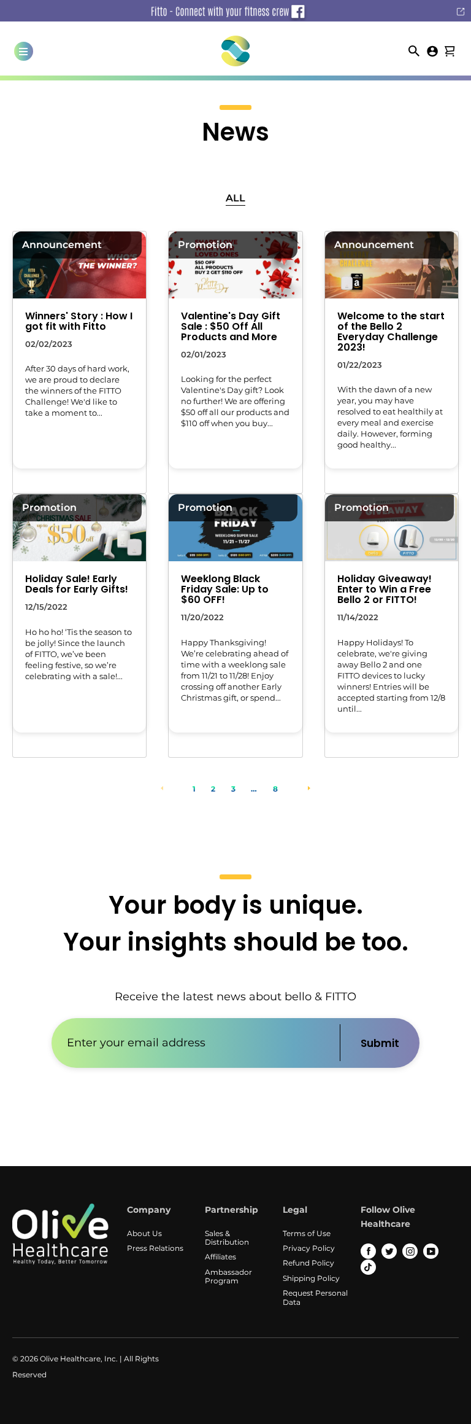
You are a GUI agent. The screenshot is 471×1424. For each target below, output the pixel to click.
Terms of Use (307, 1233)
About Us (144, 1233)
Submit (380, 1043)
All (235, 198)
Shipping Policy (311, 1278)
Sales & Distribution (227, 1238)
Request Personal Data (315, 1297)
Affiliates (220, 1256)
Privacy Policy (309, 1248)
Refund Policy (308, 1262)
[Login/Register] (432, 50)
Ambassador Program (228, 1276)
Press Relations (155, 1248)
